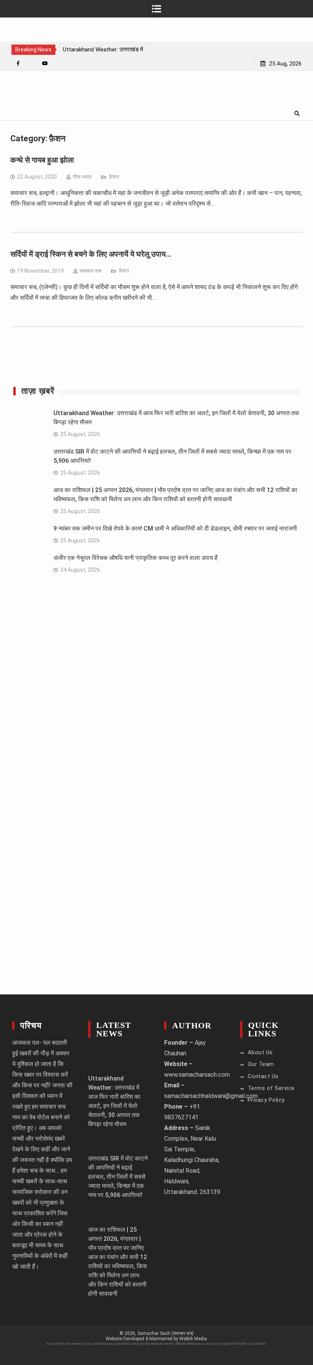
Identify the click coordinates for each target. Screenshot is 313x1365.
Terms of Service (271, 1088)
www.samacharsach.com (197, 1074)
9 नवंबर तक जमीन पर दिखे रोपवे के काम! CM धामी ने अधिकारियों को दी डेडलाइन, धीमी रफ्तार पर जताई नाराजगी (175, 528)
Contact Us (263, 1076)
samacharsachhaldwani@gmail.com (211, 1096)
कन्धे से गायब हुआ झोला (42, 160)
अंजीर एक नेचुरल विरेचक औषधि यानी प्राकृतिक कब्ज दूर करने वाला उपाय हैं (135, 557)
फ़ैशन (114, 177)
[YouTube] (45, 63)
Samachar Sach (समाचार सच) (165, 1333)
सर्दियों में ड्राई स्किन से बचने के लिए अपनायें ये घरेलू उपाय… (90, 254)
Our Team (261, 1064)
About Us (260, 1052)
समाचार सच (90, 271)
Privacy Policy (266, 1099)
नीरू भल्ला (82, 177)
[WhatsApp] (31, 63)
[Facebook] (18, 63)
